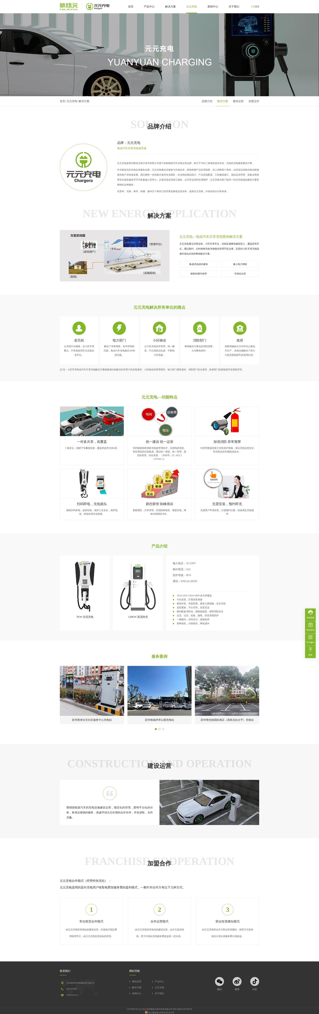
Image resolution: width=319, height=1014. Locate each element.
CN (253, 6)
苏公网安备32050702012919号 (161, 1013)
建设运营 (238, 101)
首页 (130, 6)
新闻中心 (213, 6)
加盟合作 (254, 101)
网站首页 (136, 981)
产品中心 (149, 6)
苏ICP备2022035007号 (182, 1009)
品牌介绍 (207, 101)
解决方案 (170, 6)
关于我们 (234, 6)
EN (257, 6)
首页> (63, 101)
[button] (156, 729)
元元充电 (191, 6)
